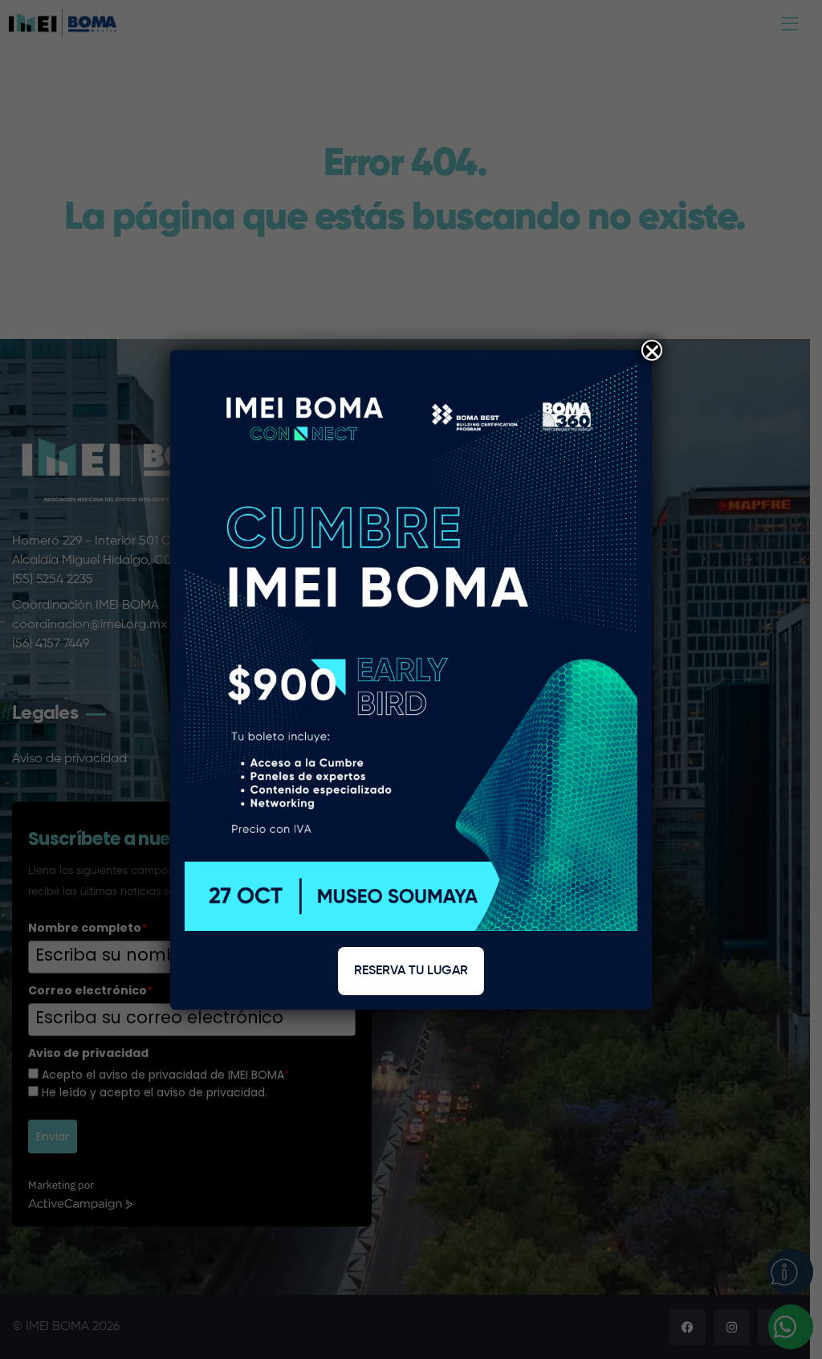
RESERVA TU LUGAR (411, 971)
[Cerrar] (651, 350)
